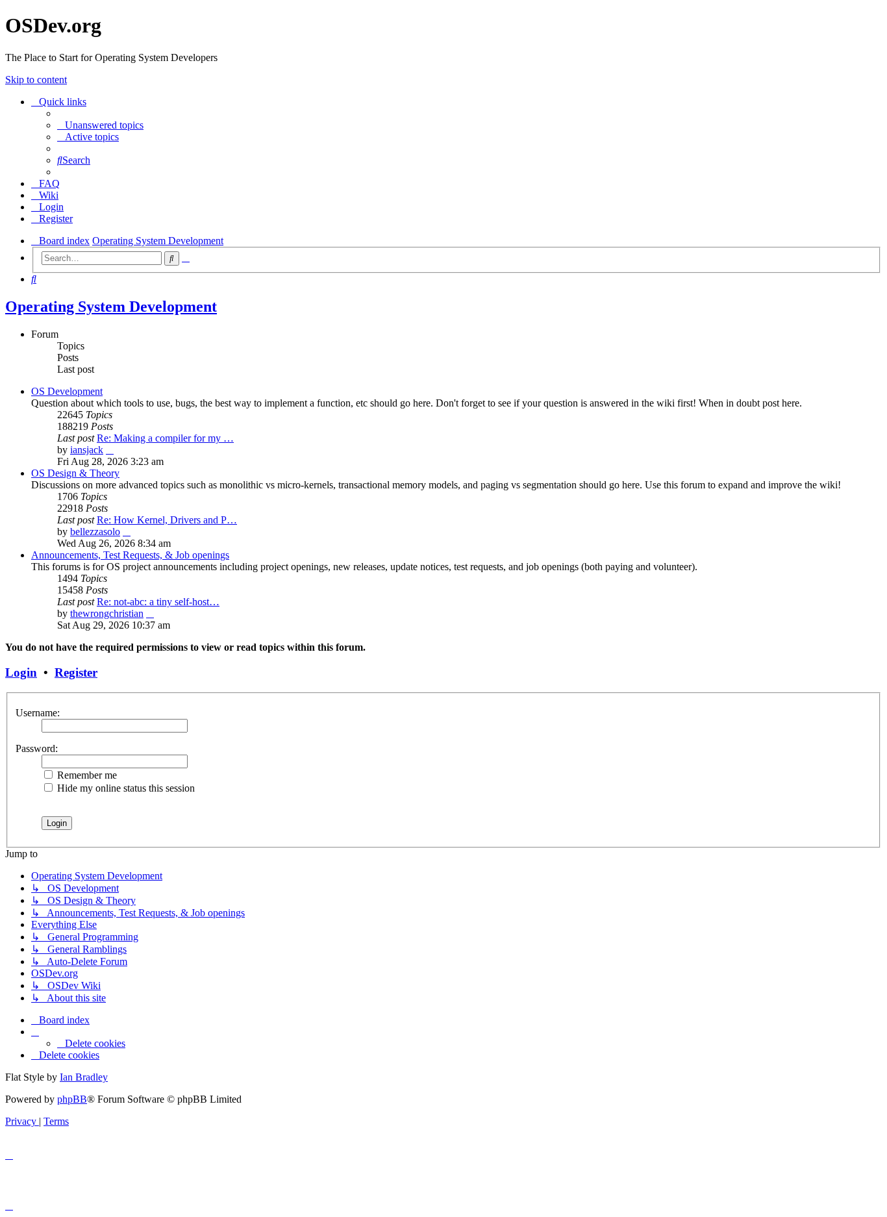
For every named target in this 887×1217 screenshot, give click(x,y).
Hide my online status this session (125, 788)
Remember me (86, 775)
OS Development (67, 391)
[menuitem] (100, 125)
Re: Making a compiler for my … (165, 438)
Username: (38, 712)
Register (76, 672)
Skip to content (36, 79)
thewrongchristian (107, 613)
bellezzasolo (95, 531)
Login (21, 672)
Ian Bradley (84, 1077)
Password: (37, 748)
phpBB (72, 1099)
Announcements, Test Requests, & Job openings (130, 554)
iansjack (86, 449)
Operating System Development (111, 306)
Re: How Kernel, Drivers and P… (167, 519)
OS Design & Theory (75, 473)
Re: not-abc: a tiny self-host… (158, 601)
